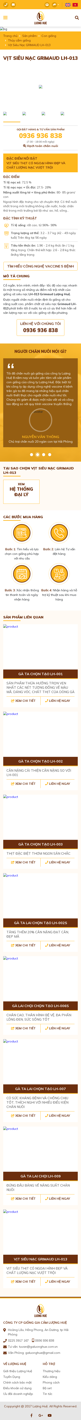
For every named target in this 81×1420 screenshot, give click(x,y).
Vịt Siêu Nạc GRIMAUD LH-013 (40, 1259)
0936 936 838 (40, 135)
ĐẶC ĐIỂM (11, 177)
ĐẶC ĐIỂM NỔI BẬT (21, 158)
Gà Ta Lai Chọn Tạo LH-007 (40, 1089)
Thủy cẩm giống (19, 40)
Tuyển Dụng (11, 1377)
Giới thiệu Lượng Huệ (17, 1371)
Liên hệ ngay (59, 701)
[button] (31, 454)
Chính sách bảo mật (17, 1382)
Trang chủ (10, 36)
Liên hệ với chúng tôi (40, 327)
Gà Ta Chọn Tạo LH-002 (40, 761)
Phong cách (51, 1382)
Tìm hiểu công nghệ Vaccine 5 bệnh (40, 266)
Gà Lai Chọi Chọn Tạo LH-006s (40, 1006)
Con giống (48, 36)
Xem (21, 489)
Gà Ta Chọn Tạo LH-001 (40, 674)
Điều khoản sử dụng (17, 1388)
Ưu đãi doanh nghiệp (18, 1394)
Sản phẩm (29, 36)
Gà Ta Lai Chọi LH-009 (41, 1176)
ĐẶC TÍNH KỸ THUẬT (20, 218)
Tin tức (47, 1394)
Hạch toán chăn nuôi (42, 146)
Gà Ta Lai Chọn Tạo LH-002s (40, 923)
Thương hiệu (51, 1371)
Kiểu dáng (50, 1377)
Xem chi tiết (25, 701)
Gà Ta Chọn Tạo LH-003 (40, 844)
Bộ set (47, 1388)
